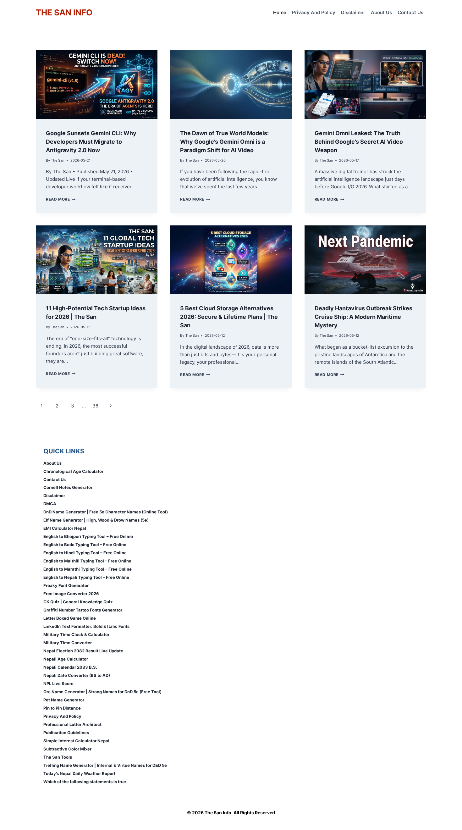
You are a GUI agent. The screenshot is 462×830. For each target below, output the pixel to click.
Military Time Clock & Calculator (76, 634)
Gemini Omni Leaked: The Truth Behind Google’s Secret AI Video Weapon (359, 141)
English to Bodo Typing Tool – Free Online (84, 544)
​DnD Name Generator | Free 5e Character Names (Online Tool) (105, 511)
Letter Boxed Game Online (69, 618)
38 (95, 406)
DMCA (49, 503)
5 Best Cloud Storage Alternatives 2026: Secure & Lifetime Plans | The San (229, 317)
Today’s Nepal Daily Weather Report (79, 773)
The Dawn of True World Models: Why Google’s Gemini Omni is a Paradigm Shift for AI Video (224, 141)
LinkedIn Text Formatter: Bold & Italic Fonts (86, 626)
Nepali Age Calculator (65, 658)
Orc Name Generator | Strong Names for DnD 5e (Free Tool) (102, 691)
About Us (381, 12)
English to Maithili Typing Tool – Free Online (87, 560)
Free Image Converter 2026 (71, 593)
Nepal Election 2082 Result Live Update (83, 650)
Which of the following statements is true (84, 781)
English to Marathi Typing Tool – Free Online (87, 569)
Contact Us (410, 12)
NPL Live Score (58, 683)
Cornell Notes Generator (67, 487)
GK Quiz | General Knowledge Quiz (78, 601)
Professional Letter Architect (72, 724)
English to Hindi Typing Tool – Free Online (85, 552)
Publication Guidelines (66, 732)
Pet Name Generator (63, 699)
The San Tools (57, 757)
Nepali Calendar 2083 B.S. (70, 667)
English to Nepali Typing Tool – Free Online (86, 577)
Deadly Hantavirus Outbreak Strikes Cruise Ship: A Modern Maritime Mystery (363, 317)
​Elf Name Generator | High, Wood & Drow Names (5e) (96, 520)
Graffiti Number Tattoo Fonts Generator (82, 609)
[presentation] (96, 84)
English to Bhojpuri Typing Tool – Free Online (88, 536)
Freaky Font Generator (66, 585)
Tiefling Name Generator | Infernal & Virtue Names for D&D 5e (105, 765)
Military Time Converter (67, 642)
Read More (60, 199)
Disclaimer (353, 12)
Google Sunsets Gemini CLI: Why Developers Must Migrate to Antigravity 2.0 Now (91, 141)
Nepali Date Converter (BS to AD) (76, 675)
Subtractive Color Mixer (67, 748)
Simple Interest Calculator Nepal (76, 740)
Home (279, 12)
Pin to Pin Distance (62, 708)
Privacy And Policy (313, 12)
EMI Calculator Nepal (64, 528)
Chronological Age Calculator (73, 471)
